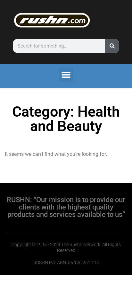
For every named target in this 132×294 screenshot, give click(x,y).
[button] (66, 74)
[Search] (112, 46)
